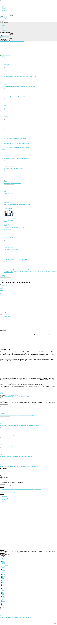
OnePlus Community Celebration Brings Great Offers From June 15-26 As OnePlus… (19, 273)
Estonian (3, 570)
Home (1, 278)
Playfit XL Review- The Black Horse (10, 178)
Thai (2, 599)
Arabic (3, 559)
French (3, 572)
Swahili (3, 596)
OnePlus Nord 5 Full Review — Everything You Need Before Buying (16, 158)
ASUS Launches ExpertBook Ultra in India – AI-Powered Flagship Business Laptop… (19, 86)
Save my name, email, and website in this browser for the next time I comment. (12, 482)
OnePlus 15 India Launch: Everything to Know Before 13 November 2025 (17, 128)
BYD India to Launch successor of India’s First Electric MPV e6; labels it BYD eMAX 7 (16, 396)
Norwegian (3, 588)
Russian (3, 592)
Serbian (3, 593)
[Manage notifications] (55, 623)
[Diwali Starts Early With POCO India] (9, 246)
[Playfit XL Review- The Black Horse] (9, 176)
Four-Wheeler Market (6, 317)
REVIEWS (3, 7)
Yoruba (3, 605)
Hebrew (3, 577)
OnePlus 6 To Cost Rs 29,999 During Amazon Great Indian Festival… (16, 269)
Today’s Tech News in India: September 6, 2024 (11, 395)
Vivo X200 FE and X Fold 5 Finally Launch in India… (14, 168)
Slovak (3, 594)
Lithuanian (3, 585)
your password (11, 15)
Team (3, 29)
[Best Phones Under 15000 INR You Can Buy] (9, 216)
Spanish (3, 595)
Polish (3, 590)
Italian (3, 582)
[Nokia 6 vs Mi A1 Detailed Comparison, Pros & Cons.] (8, 224)
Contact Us (3, 26)
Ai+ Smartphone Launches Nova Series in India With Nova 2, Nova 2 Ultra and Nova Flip (16, 456)
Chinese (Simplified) (5, 564)
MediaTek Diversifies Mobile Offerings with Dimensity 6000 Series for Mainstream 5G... (16, 617)
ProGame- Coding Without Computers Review (12, 183)
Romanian (3, 591)
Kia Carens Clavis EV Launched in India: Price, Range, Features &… (16, 147)
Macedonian (4, 586)
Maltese (3, 587)
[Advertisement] (28, 48)
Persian (3, 589)
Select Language (4, 11)
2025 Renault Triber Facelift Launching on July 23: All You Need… (16, 143)
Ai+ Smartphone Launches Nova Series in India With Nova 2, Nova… (17, 106)
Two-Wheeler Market (6, 316)
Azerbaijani (3, 560)
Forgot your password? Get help (4, 36)
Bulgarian (3, 563)
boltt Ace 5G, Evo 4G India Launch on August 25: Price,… (14, 117)
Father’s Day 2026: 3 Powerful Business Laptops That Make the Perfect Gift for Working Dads (17, 415)
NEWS (3, 56)
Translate (7, 556)
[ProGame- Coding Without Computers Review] (5, 180)
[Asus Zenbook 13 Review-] (9, 190)
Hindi (3, 578)
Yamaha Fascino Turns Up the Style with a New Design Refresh (15, 96)
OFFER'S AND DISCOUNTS (6, 498)
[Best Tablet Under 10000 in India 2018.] (8, 220)
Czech (3, 567)
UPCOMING (4, 6)
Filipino (3, 571)
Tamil (3, 598)
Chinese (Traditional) (5, 565)
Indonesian (3, 580)
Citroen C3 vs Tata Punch (8, 208)
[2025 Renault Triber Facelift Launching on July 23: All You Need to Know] (30, 140)
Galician (3, 573)
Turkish (3, 600)
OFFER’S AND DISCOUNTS (6, 229)
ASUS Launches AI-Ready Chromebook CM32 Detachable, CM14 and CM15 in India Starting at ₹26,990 (19, 425)
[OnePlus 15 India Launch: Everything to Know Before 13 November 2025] (9, 125)
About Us (3, 25)
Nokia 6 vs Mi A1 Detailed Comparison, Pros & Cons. (14, 227)
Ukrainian (3, 601)
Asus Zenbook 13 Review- (8, 193)
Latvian (3, 584)
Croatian (3, 566)
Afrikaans (3, 557)
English (3, 569)
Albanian (3, 558)
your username (11, 14)
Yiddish (3, 604)
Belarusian (3, 562)
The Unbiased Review (3, 285)
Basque (3, 561)
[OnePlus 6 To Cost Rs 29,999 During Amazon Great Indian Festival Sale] (9, 267)
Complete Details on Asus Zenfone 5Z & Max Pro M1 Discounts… (16, 259)
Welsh (3, 603)
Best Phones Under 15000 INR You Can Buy (12, 218)
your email (10, 19)
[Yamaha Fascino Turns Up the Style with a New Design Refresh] (9, 94)
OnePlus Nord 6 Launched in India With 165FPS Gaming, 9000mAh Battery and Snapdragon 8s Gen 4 (19, 466)
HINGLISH (4, 10)
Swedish (3, 597)
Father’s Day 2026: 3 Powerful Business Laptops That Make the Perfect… (17, 204)
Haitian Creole (4, 576)
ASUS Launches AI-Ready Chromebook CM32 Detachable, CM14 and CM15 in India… (20, 76)
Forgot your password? (3, 17)
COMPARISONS (4, 8)
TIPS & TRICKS (4, 500)
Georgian (3, 574)
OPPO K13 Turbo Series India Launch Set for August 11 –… (15, 138)
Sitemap (3, 28)
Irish (2, 581)
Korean (3, 583)
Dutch (3, 568)
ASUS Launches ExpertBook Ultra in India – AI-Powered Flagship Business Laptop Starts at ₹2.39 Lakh (19, 435)
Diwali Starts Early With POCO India (11, 249)
